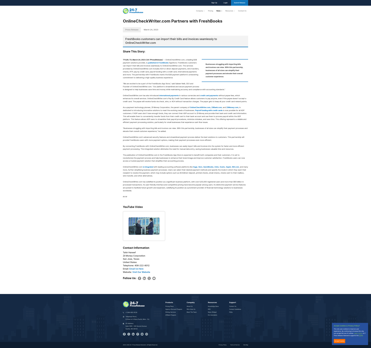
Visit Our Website (141, 272)
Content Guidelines (235, 309)
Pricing (210, 11)
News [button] (218, 11)
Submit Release (239, 3)
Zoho (216, 167)
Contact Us (242, 11)
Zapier (228, 167)
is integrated (148, 167)
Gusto (222, 167)
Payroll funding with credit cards (209, 110)
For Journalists (212, 315)
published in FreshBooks (158, 63)
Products (169, 302)
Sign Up (214, 3)
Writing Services (170, 312)
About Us (190, 306)
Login (225, 3)
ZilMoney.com (232, 107)
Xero (200, 167)
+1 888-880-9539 (131, 312)
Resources (212, 302)
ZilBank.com (216, 107)
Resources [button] (229, 11)
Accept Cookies (339, 341)
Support (232, 302)
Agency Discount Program (173, 309)
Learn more (358, 333)
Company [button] (200, 11)
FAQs (231, 312)
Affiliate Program (170, 315)
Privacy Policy (223, 344)
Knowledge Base (213, 306)
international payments (169, 96)
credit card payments (209, 96)
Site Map (245, 344)
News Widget (212, 312)
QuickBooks (208, 167)
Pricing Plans (169, 306)
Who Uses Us (191, 309)
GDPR (361, 335)
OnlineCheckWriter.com (200, 107)
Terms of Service (235, 344)
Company (191, 302)
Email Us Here (136, 269)
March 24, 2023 (151, 30)
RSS (209, 309)
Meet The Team (192, 312)
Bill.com (235, 167)
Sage (195, 167)
